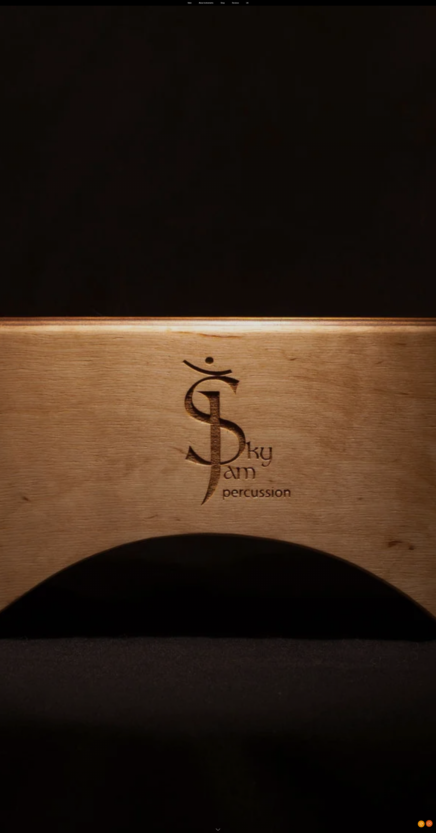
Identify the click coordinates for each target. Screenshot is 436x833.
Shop (223, 3)
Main (190, 3)
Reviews (235, 3)
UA (247, 3)
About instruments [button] (206, 3)
